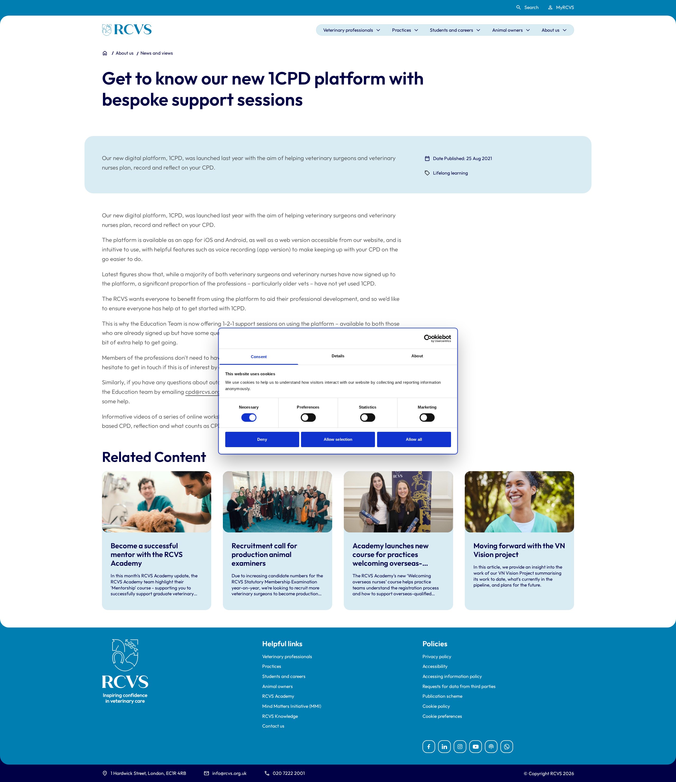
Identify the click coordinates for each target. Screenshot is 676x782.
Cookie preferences (442, 716)
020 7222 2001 (289, 773)
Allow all (414, 439)
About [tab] (417, 355)
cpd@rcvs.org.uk (206, 391)
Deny (262, 439)
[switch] (308, 417)
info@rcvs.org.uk (229, 773)
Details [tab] (338, 355)
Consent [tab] (259, 356)
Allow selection (338, 439)
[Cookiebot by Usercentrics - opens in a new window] (428, 339)
